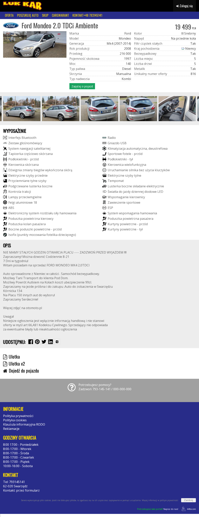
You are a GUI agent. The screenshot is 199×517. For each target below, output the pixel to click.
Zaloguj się (186, 5)
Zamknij (188, 500)
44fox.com (191, 509)
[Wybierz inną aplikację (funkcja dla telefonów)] (57, 341)
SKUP (45, 15)
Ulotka (14, 356)
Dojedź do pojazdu (24, 370)
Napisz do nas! (157, 508)
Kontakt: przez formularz (21, 490)
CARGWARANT (60, 15)
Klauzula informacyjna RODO (24, 424)
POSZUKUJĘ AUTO (27, 15)
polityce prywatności (169, 500)
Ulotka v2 (17, 363)
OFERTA (9, 15)
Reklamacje (11, 429)
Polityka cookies (15, 420)
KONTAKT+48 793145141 (87, 15)
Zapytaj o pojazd (82, 86)
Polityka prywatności (18, 416)
